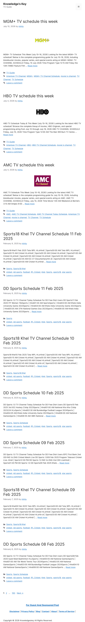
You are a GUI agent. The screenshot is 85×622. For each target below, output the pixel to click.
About (54, 611)
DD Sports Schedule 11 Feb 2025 (33, 288)
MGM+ (30, 76)
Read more (32, 66)
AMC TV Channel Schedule (24, 214)
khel (43, 272)
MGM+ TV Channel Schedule (47, 76)
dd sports (17, 272)
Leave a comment (14, 83)
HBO (29, 145)
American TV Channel (16, 76)
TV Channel (33, 217)
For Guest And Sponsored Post (42, 605)
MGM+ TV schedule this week (30, 21)
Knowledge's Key (14, 4)
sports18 (57, 272)
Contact (45, 611)
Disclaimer (14, 611)
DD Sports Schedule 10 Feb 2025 (33, 393)
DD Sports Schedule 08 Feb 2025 (34, 544)
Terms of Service (66, 611)
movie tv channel (68, 76)
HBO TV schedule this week (28, 96)
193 (14, 593)
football (26, 272)
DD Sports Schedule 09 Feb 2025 (34, 442)
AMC (8, 214)
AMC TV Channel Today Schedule (52, 214)
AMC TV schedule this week (28, 165)
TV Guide (10, 73)
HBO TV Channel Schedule (44, 145)
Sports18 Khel (19, 269)
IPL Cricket (35, 272)
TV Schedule (17, 79)
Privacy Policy (27, 611)
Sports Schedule (20, 423)
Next (20, 593)
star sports (67, 272)
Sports (9, 269)
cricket (9, 272)
